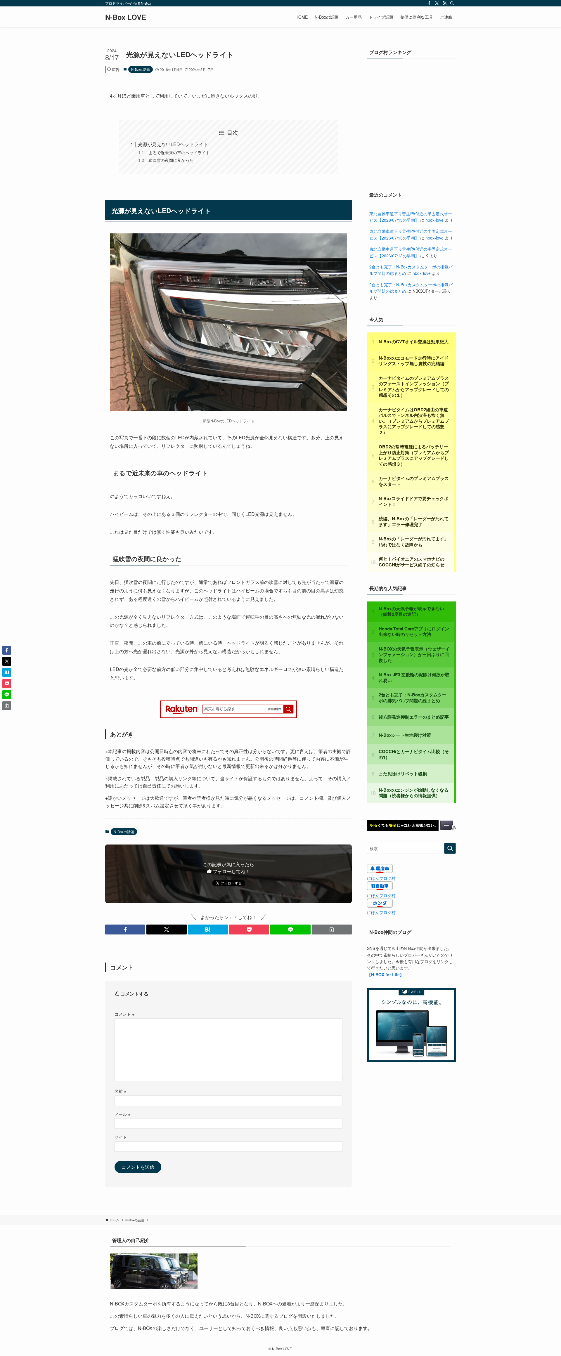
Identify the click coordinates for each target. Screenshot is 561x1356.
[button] (125, 929)
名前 (120, 1091)
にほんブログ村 (381, 878)
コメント (124, 1014)
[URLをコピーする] (332, 929)
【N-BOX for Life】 (385, 974)
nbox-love (434, 220)
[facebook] (429, 3)
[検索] (452, 3)
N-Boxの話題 (140, 69)
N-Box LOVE (125, 16)
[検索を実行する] (450, 848)
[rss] (444, 3)
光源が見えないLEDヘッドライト (173, 144)
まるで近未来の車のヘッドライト (179, 152)
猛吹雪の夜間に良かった (170, 160)
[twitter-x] (437, 3)
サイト (121, 1137)
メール (122, 1114)
